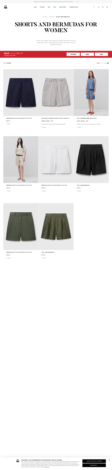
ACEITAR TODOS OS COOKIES (94, 461)
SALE (35, 7)
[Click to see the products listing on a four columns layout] (105, 63)
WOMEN (42, 7)
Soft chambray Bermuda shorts (87, 118)
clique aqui (47, 466)
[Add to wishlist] (6, 71)
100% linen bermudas (83, 185)
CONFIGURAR (93, 465)
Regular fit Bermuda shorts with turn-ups (55, 118)
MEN (49, 7)
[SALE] (56, 54)
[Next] (77, 1)
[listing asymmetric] (102, 63)
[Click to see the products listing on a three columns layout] (108, 63)
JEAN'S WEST (62, 7)
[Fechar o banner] (109, 459)
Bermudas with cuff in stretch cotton (19, 118)
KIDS (54, 7)
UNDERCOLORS (74, 7)
